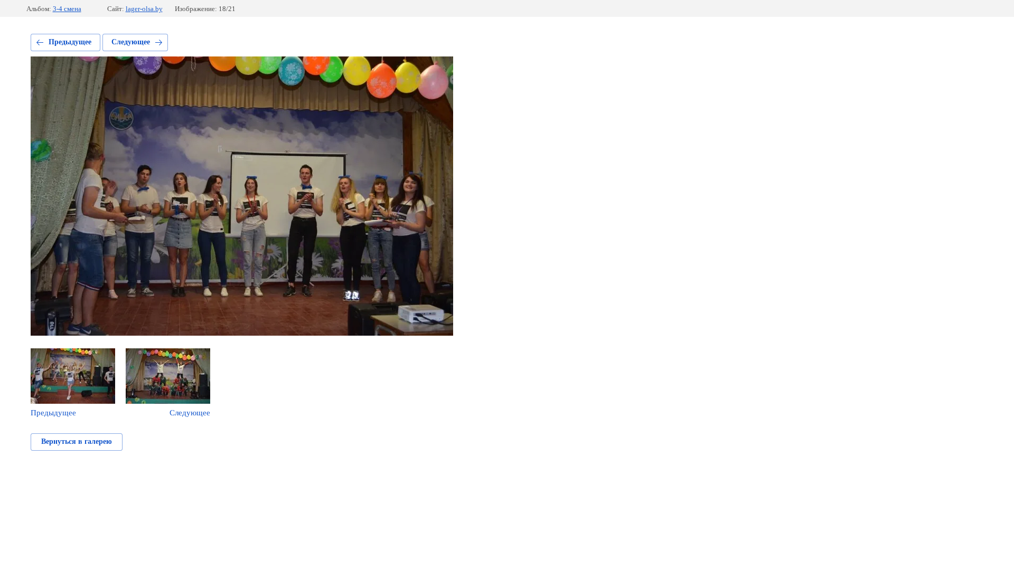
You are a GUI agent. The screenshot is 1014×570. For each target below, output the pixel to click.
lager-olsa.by (144, 9)
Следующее (130, 42)
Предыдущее (70, 42)
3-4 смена (67, 9)
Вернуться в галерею (76, 441)
